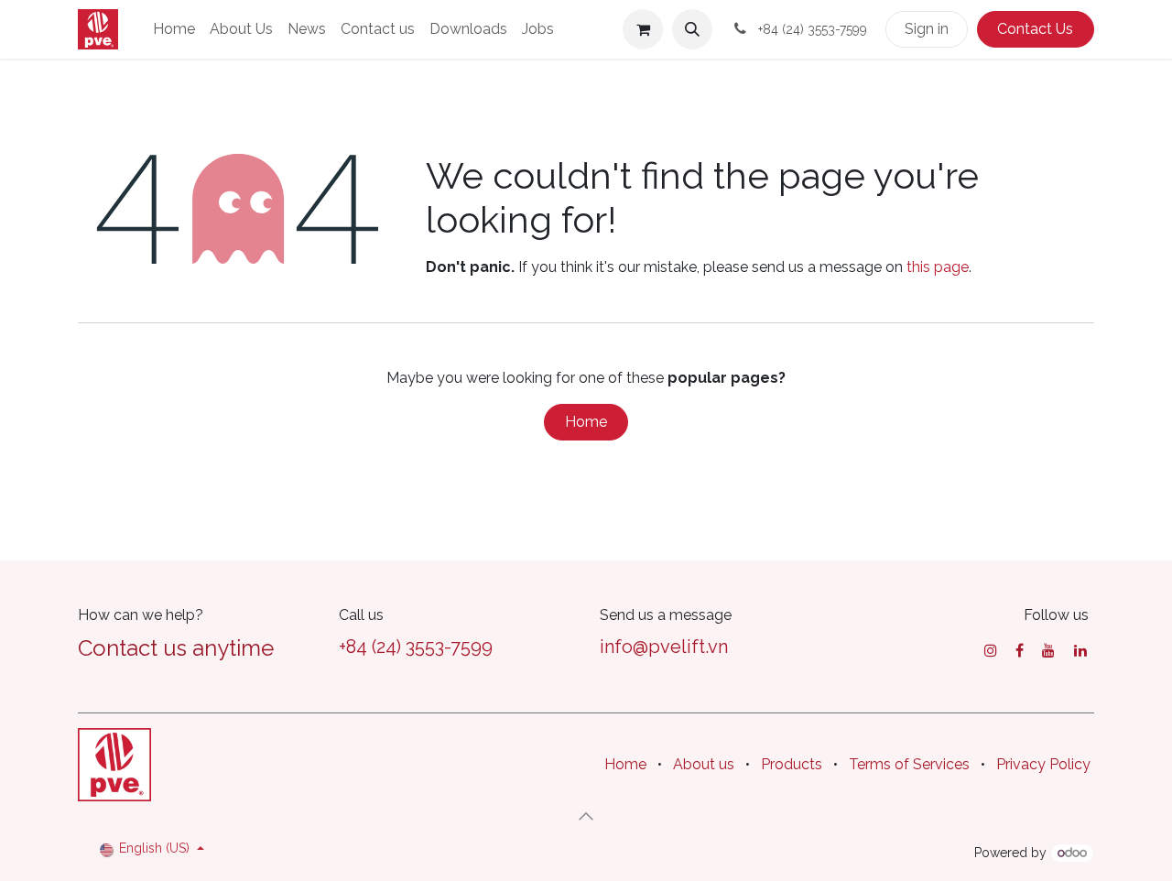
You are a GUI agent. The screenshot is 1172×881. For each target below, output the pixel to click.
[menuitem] (174, 29)
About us (703, 764)
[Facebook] (1019, 650)
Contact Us (1035, 29)
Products (791, 764)
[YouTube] (1048, 650)
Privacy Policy (1043, 764)
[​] (991, 650)
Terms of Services (909, 764)
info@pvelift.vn (664, 647)
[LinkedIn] (1080, 650)
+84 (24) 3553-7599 (416, 647)
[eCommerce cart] (643, 29)
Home (586, 421)
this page (937, 267)
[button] (692, 29)
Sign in (927, 29)
